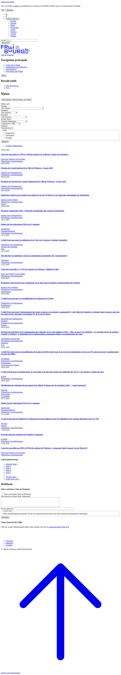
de (6, 14)
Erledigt (9, 138)
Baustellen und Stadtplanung (11, 319)
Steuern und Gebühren (9, 200)
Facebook (9, 541)
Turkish (13, 34)
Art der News (6, 119)
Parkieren (4, 343)
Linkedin (9, 545)
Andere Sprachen (12, 19)
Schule (3, 376)
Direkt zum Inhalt (7, 2)
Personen (4, 115)
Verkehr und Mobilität (9, 247)
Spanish (13, 23)
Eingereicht (10, 133)
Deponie (4, 424)
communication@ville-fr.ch (59, 527)
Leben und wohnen (13, 65)
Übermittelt (10, 136)
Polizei (3, 204)
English (13, 21)
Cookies (16, 6)
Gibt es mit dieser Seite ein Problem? (17, 494)
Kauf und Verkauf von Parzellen (13, 159)
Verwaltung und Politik (14, 71)
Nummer (4, 126)
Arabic (12, 30)
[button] (4, 75)
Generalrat (5, 260)
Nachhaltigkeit (11, 69)
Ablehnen (9, 10)
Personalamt (5, 394)
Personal (4, 390)
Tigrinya (13, 32)
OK (3, 10)
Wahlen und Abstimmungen (11, 173)
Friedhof (4, 321)
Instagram (9, 543)
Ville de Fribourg (7, 55)
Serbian (13, 36)
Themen (4, 106)
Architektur (5, 359)
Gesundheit (5, 396)
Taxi (2, 345)
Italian (12, 25)
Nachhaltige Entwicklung (10, 339)
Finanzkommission (8, 231)
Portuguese (14, 27)
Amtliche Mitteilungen (14, 146)
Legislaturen (5, 124)
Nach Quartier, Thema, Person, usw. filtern (16, 100)
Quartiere (4, 110)
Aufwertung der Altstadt (10, 365)
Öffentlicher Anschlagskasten (12, 161)
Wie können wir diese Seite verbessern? (15, 496)
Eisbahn (4, 325)
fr (6, 16)
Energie (4, 426)
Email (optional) (7, 509)
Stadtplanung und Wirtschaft (16, 67)
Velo (2, 249)
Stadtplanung (6, 292)
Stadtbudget (5, 229)
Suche (3, 40)
